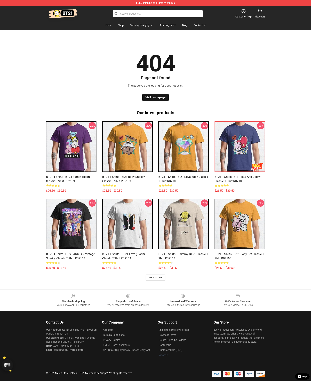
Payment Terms (167, 334)
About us (108, 329)
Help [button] (304, 376)
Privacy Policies (111, 339)
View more (156, 277)
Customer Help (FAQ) (170, 350)
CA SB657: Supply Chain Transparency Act (126, 350)
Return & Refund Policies (172, 339)
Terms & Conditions (114, 334)
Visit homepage (155, 97)
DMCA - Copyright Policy (116, 345)
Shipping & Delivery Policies (174, 329)
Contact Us (165, 345)
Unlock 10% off (7, 365)
